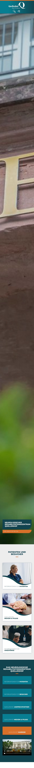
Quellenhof (11, 617)
